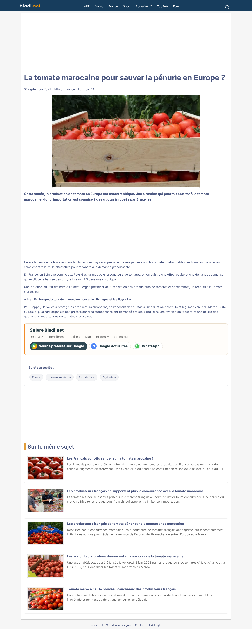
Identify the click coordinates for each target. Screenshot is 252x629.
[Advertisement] (126, 42)
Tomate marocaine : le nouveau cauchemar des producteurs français (121, 589)
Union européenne (59, 377)
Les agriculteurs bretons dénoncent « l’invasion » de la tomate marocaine (125, 556)
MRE (87, 6)
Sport (126, 6)
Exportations (87, 377)
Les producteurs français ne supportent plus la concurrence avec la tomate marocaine (135, 491)
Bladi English (155, 625)
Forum (177, 6)
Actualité (142, 6)
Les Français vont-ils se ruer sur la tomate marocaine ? (110, 458)
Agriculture (109, 377)
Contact (140, 625)
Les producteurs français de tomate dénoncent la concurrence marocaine (125, 524)
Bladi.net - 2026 (99, 625)
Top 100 (162, 6)
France (113, 6)
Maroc (99, 6)
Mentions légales (121, 625)
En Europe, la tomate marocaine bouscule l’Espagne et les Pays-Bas (83, 299)
